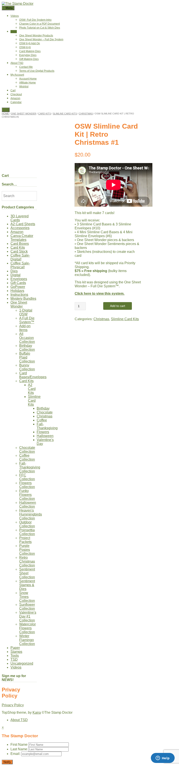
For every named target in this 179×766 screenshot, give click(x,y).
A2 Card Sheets (22, 224)
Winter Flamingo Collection (27, 640)
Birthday (43, 408)
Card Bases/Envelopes (32, 375)
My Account (17, 74)
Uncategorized (21, 663)
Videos (14, 15)
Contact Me (26, 66)
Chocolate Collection (27, 449)
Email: (15, 754)
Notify (7, 762)
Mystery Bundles (23, 298)
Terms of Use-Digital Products (36, 70)
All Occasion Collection (27, 338)
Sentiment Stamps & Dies (27, 585)
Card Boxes (19, 243)
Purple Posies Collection (27, 549)
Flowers (43, 432)
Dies (14, 271)
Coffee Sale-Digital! (20, 257)
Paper (15, 648)
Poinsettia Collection (27, 532)
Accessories (19, 228)
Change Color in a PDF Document (39, 23)
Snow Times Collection (27, 597)
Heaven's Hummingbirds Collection (30, 514)
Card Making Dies (30, 51)
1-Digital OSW (25, 312)
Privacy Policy (13, 705)
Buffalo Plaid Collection (27, 357)
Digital (15, 275)
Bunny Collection (27, 367)
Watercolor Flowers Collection (27, 628)
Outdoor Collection (27, 524)
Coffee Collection (27, 457)
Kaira (37, 712)
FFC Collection (27, 477)
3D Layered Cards (19, 218)
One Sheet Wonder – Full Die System (41, 39)
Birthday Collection (27, 347)
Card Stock (19, 251)
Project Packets (25, 540)
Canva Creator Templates (21, 238)
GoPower (17, 287)
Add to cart (117, 306)
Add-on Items (25, 328)
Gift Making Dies (29, 59)
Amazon (15, 98)
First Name (19, 744)
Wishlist (23, 86)
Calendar (16, 102)
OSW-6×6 (25, 47)
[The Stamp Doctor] (17, 3)
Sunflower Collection (27, 606)
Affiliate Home (27, 82)
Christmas (86, 113)
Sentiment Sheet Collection (27, 573)
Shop (13, 31)
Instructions (19, 294)
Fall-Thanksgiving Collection (29, 467)
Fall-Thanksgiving (47, 426)
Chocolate (45, 412)
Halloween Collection (27, 504)
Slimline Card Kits (65, 113)
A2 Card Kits (32, 389)
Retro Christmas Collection (27, 561)
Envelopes (18, 279)
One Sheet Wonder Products (36, 35)
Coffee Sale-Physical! (20, 265)
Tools (14, 655)
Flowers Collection (27, 485)
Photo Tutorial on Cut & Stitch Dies (39, 27)
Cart (12, 90)
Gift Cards (18, 283)
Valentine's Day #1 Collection (27, 616)
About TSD (16, 63)
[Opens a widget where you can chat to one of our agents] (163, 758)
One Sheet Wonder (23, 113)
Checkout (16, 94)
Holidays (17, 291)
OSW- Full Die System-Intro (35, 19)
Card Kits (44, 113)
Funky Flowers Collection (27, 494)
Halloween (45, 436)
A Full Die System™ (26, 320)
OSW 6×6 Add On (29, 43)
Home (5, 113)
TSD (14, 659)
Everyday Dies (27, 55)
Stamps (16, 652)
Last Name (18, 749)
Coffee (42, 420)
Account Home (28, 78)
